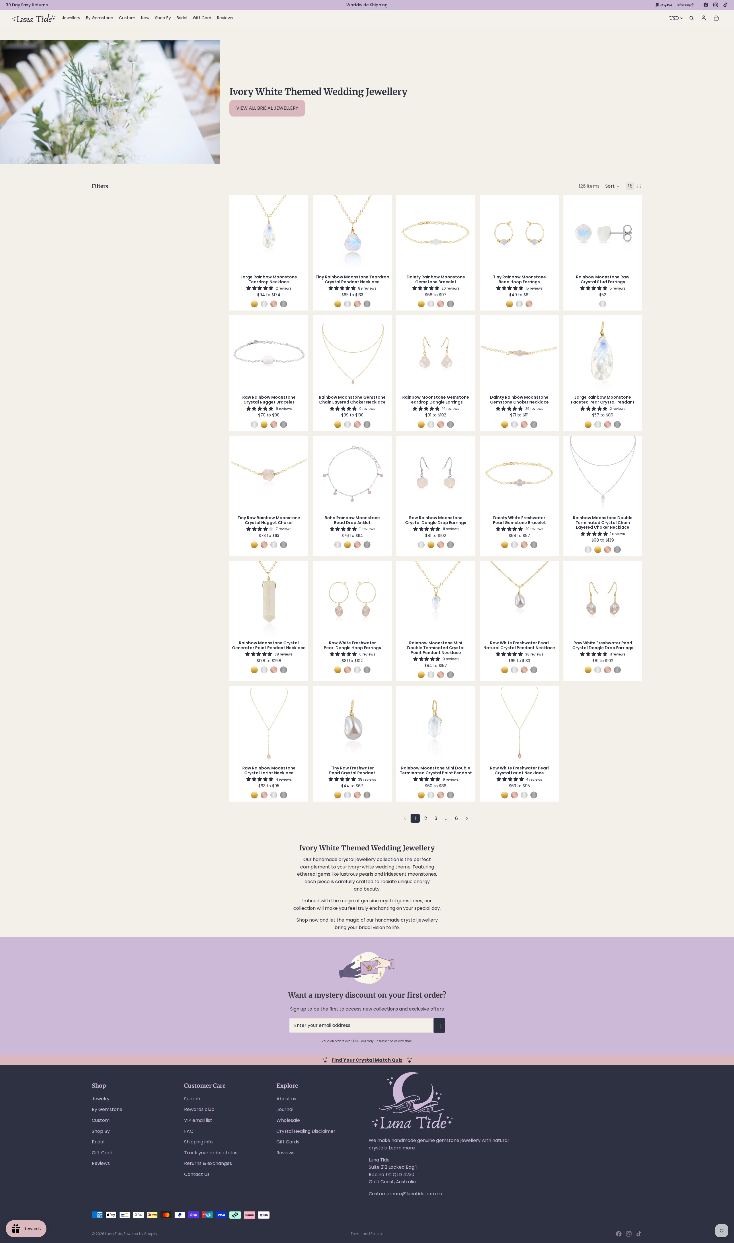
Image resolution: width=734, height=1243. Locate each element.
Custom (101, 1120)
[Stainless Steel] (284, 304)
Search (192, 1098)
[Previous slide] (239, 233)
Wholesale (288, 1120)
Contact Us (197, 1174)
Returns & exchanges (208, 1163)
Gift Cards (287, 1142)
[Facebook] (706, 5)
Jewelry (101, 1098)
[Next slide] (298, 233)
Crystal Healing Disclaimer (305, 1131)
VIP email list (198, 1120)
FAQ (189, 1131)
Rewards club (199, 1109)
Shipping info (198, 1142)
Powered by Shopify (140, 1233)
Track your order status (210, 1152)
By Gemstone (107, 1109)
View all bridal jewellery (267, 108)
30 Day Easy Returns (27, 5)
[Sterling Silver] (264, 304)
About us (286, 1098)
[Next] (467, 818)
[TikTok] (725, 5)
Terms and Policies (367, 1233)
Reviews (101, 1163)
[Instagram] (716, 5)
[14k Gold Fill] (254, 304)
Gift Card (102, 1152)
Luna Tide (113, 1233)
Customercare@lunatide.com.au (405, 1193)
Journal (284, 1109)
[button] (612, 186)
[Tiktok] (638, 1233)
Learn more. (402, 1148)
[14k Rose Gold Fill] (274, 304)
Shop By (101, 1131)
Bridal (98, 1142)
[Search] (691, 18)
